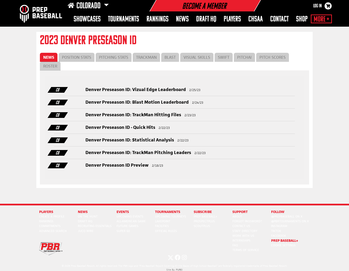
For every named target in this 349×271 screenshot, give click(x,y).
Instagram (279, 226)
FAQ (235, 245)
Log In (317, 6)
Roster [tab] (50, 66)
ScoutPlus (202, 226)
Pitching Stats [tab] (113, 57)
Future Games (127, 226)
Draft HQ (206, 19)
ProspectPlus (204, 221)
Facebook (278, 236)
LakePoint (162, 221)
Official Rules (166, 231)
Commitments (50, 226)
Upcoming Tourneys (170, 216)
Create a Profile (52, 216)
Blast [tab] (170, 57)
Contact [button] (279, 19)
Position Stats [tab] (76, 57)
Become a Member (204, 6)
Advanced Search (53, 231)
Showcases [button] (87, 19)
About (237, 216)
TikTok (276, 231)
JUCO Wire (86, 231)
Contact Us (241, 226)
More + (321, 19)
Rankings (157, 19)
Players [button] (232, 19)
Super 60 (123, 231)
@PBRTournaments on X (290, 221)
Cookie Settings (283, 245)
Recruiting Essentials (95, 226)
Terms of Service (245, 250)
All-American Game (131, 221)
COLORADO (89, 6)
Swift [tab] (223, 57)
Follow (277, 211)
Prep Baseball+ (205, 216)
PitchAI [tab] (244, 57)
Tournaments (123, 19)
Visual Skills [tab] (197, 57)
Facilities (162, 226)
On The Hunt (88, 216)
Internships (241, 240)
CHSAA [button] (255, 19)
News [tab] (48, 57)
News (182, 19)
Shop (302, 19)
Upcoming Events (130, 216)
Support (240, 211)
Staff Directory (244, 231)
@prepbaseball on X (286, 216)
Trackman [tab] (146, 57)
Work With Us (243, 236)
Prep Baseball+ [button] (284, 240)
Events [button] (123, 211)
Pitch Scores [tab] (272, 57)
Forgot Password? (247, 221)
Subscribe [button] (203, 211)
